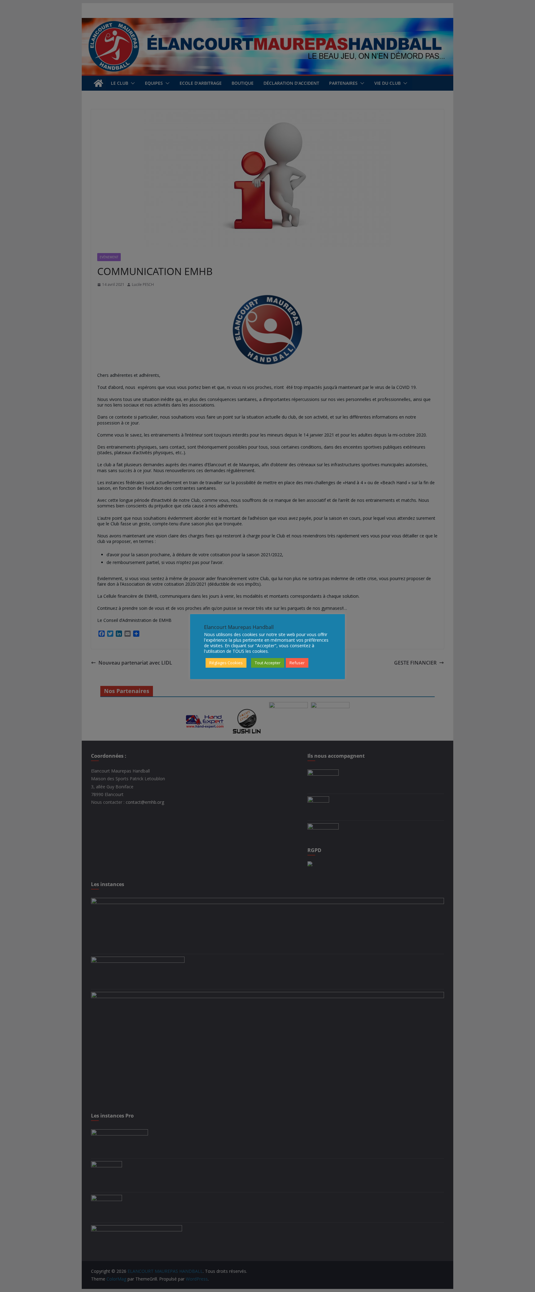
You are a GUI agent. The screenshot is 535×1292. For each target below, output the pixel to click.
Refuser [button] (297, 662)
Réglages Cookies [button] (226, 662)
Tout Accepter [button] (268, 662)
